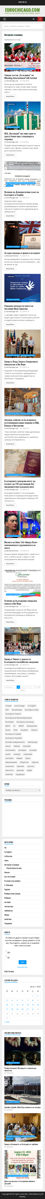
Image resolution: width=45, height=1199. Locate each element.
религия (20, 770)
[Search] (33, 19)
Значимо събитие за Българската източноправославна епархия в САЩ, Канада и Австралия (22, 402)
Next (22, 690)
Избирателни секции (12, 893)
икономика (10, 750)
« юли (6, 1022)
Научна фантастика (14, 868)
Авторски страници (13, 69)
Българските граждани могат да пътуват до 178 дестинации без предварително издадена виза (22, 463)
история (32, 750)
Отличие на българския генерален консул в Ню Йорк (22, 583)
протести (9, 770)
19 (17, 1009)
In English (32, 706)
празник (20, 766)
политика (10, 186)
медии (19, 758)
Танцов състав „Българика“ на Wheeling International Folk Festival (22, 57)
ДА (8, 952)
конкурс (17, 754)
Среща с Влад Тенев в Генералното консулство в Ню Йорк (22, 344)
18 (12, 1009)
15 (33, 1005)
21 (28, 1009)
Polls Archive (9, 971)
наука (27, 758)
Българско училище (25, 722)
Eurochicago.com (22, 10)
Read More (10, 96)
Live (40, 19)
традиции (20, 774)
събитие (9, 774)
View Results (22, 967)
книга (7, 754)
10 (7, 1005)
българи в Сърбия (13, 734)
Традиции (8, 923)
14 (28, 1005)
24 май (8, 706)
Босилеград (17, 710)
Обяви (6, 915)
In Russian (8, 856)
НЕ (8, 958)
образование (11, 762)
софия (29, 770)
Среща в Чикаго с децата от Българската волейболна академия (22, 641)
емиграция (32, 742)
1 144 (38, 687)
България (9, 722)
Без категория (9, 876)
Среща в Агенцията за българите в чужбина (22, 1127)
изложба (26, 746)
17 (7, 1009)
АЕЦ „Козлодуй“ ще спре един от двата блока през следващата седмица (22, 116)
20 (22, 1009)
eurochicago (19, 706)
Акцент (7, 872)
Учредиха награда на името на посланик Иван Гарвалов (22, 288)
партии (35, 762)
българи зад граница (28, 69)
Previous (8, 687)
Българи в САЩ (31, 710)
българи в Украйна (13, 738)
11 (12, 1005)
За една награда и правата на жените (22, 235)
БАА (7, 710)
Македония (32, 726)
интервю (22, 750)
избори (17, 746)
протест (30, 766)
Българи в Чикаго (13, 714)
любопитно (8, 910)
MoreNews (34, 1194)
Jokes (6, 860)
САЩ (15, 730)
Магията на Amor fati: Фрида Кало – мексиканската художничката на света (22, 524)
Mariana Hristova (12, 256)
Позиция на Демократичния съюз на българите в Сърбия (22, 174)
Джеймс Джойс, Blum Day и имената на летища (22, 1090)
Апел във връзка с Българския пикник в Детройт (22, 1164)
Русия (7, 730)
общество (24, 762)
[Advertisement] (20, 820)
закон (7, 746)
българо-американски (15, 742)
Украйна (24, 730)
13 (22, 1005)
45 (5, 847)
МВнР (21, 726)
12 (17, 1005)
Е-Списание (8, 885)
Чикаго (34, 730)
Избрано (7, 898)
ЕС (14, 726)
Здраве (7, 889)
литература (8, 906)
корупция (28, 754)
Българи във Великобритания (18, 718)
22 (33, 1009)
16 (38, 1005)
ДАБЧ (7, 726)
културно (9, 758)
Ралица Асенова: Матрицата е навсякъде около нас (22, 1051)
